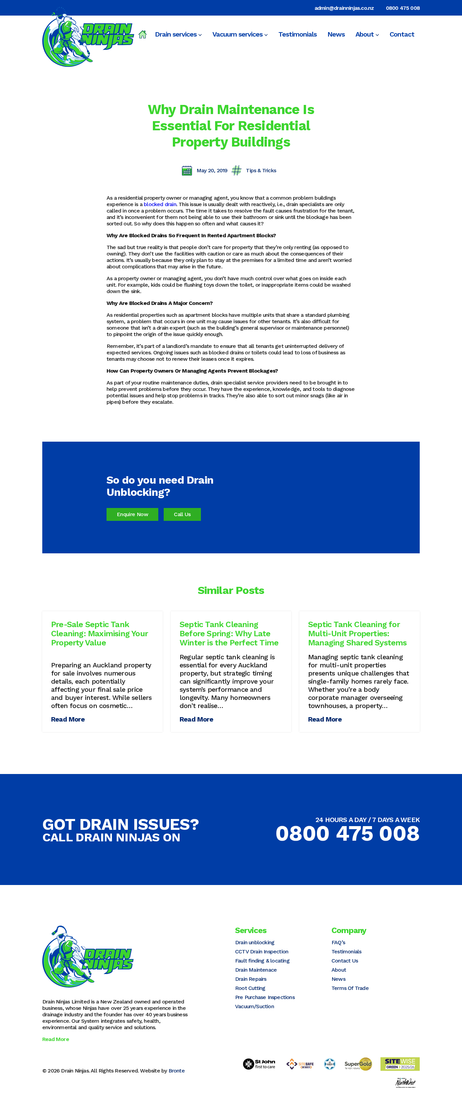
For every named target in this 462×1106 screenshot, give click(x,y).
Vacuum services (237, 34)
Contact (402, 34)
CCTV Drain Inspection (261, 951)
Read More (68, 719)
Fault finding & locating (262, 960)
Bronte (176, 1070)
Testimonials (297, 34)
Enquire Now (132, 514)
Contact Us (344, 960)
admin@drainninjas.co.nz (344, 8)
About (364, 34)
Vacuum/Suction (254, 1006)
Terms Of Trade (350, 988)
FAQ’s (338, 942)
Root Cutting (250, 988)
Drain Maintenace (256, 970)
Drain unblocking (254, 942)
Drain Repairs (251, 979)
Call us (182, 514)
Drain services (176, 34)
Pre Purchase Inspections (265, 997)
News (336, 34)
